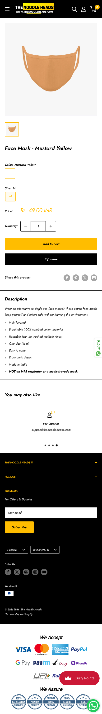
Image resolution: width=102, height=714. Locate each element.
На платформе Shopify (18, 614)
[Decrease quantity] (26, 226)
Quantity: (11, 226)
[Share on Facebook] (67, 277)
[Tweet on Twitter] (85, 277)
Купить (51, 259)
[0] (93, 9)
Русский (12, 550)
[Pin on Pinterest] (76, 277)
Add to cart (51, 244)
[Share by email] (94, 277)
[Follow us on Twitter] (17, 572)
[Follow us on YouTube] (44, 572)
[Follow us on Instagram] (35, 572)
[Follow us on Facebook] (8, 572)
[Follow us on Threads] (26, 572)
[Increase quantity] (51, 226)
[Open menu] (7, 9)
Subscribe (19, 527)
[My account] (83, 9)
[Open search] (74, 9)
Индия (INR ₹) (41, 550)
